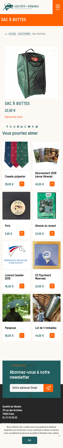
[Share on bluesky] (29, 126)
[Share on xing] (33, 126)
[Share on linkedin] (22, 126)
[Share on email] (36, 126)
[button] (57, 6)
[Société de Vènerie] (21, 7)
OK (29, 440)
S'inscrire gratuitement (48, 388)
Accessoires (24, 34)
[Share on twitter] (11, 126)
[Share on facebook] (7, 126)
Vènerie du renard (45, 226)
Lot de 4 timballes (45, 328)
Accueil (12, 34)
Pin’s (7, 226)
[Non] (59, 435)
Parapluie (10, 328)
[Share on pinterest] (18, 126)
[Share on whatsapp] (25, 126)
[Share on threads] (14, 127)
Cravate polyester (15, 176)
